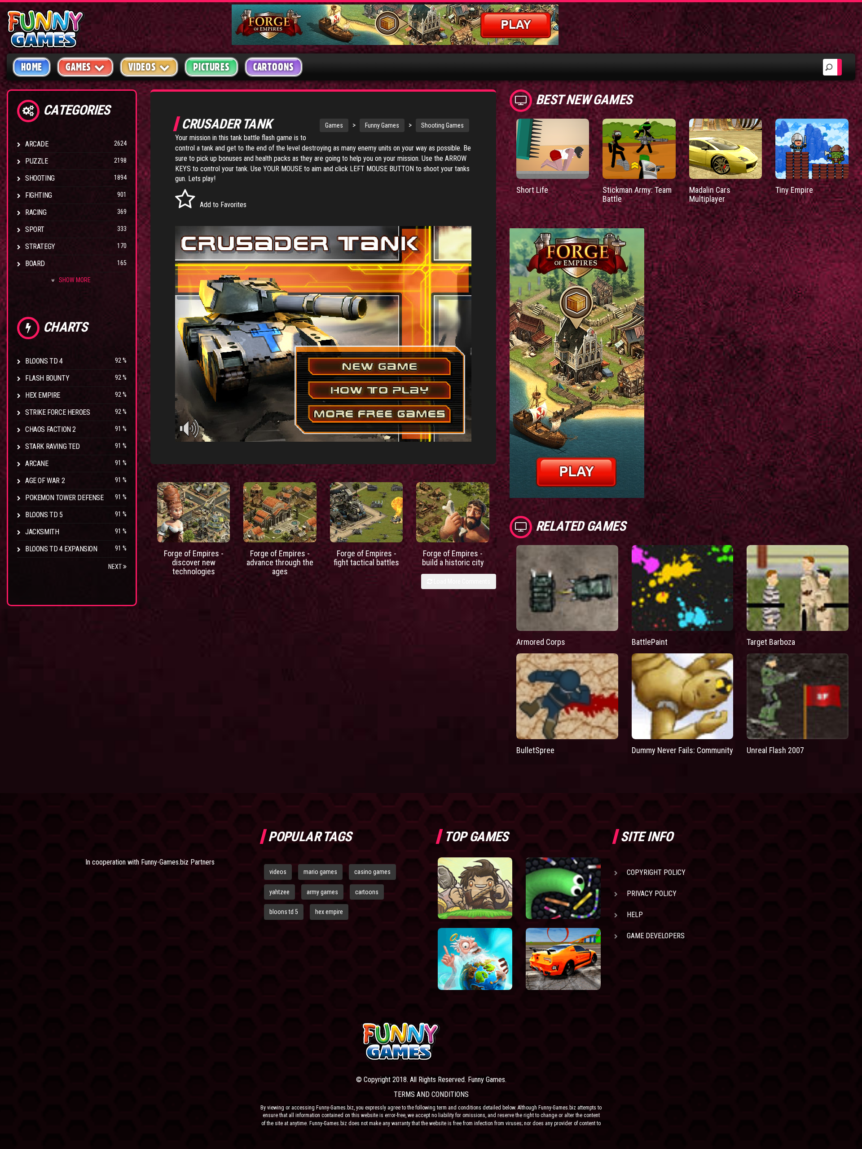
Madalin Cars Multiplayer (709, 194)
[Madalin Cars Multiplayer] (725, 149)
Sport (34, 229)
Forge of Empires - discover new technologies (194, 562)
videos (277, 871)
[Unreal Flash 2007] (798, 696)
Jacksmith (42, 532)
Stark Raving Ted (52, 446)
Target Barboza (771, 642)
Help (635, 914)
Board (35, 263)
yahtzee (279, 892)
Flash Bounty (47, 378)
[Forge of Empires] (193, 512)
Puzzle (36, 161)
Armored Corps (540, 642)
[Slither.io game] (563, 888)
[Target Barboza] (798, 588)
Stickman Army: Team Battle (637, 194)
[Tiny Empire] (812, 149)
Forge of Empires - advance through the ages (279, 562)
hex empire (329, 911)
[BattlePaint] (683, 588)
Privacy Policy (652, 893)
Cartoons (273, 67)
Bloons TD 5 (44, 514)
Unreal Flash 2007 (775, 750)
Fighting (38, 195)
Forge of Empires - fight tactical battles (366, 558)
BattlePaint (650, 642)
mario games (320, 871)
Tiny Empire (794, 190)
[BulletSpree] (567, 696)
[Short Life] (552, 149)
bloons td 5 (283, 911)
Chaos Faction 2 (50, 429)
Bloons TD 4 (44, 361)
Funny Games (382, 125)
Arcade (36, 144)
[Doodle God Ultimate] (475, 959)
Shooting (40, 178)
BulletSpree (535, 750)
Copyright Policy (656, 872)
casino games (372, 871)
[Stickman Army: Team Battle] (639, 149)
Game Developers (656, 936)
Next (115, 566)
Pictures (211, 67)
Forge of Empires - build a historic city (453, 558)
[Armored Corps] (567, 588)
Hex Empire (42, 395)
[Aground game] (475, 888)
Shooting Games (442, 125)
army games (322, 892)
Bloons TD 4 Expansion (61, 549)
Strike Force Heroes (57, 412)
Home (31, 67)
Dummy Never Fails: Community (682, 750)
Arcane (36, 463)
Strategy (40, 246)
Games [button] (78, 67)
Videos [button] (142, 67)
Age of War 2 (45, 480)
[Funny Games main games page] (569, 1041)
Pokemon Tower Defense (64, 497)
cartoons (366, 892)
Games (334, 125)
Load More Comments (461, 581)
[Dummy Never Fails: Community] (683, 696)
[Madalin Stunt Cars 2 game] (563, 959)
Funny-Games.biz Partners (178, 862)
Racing (36, 212)
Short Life (532, 190)
